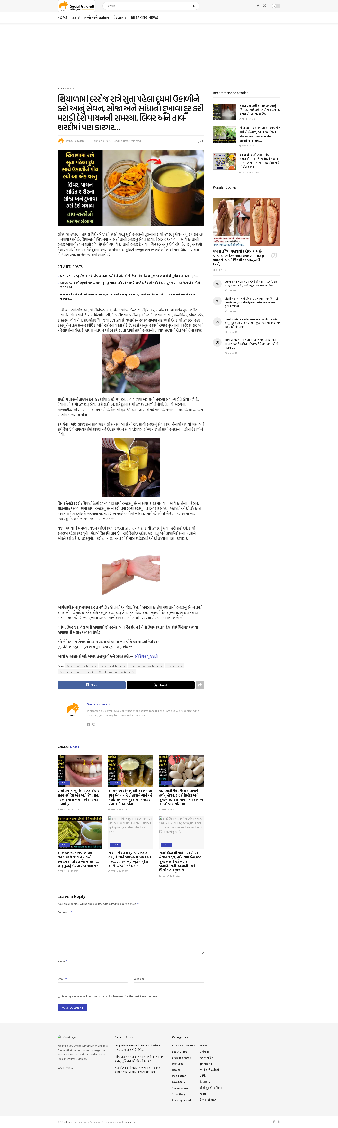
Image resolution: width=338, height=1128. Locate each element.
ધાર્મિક (203, 1076)
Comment (65, 912)
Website (139, 979)
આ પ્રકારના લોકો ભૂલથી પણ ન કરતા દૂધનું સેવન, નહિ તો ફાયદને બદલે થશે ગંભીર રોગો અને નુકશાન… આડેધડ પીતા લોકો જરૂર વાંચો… (130, 285)
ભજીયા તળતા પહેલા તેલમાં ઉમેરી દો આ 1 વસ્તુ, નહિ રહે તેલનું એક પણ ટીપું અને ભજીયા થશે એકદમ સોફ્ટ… (251, 283)
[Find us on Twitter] (264, 6)
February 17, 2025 (68, 871)
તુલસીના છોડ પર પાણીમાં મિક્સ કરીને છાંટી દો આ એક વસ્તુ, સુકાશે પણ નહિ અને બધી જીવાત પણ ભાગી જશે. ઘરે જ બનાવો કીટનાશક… (252, 323)
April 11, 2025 (248, 119)
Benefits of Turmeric (113, 666)
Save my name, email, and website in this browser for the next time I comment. (110, 996)
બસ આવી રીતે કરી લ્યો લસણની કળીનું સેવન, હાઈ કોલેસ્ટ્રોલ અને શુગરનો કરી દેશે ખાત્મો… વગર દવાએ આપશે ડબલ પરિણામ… (127, 296)
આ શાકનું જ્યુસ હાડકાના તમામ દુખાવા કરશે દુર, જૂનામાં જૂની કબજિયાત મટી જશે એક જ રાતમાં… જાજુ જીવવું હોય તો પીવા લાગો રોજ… (79, 859)
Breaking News (144, 17)
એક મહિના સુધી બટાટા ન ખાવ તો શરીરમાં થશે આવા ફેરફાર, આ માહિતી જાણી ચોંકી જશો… (138, 1069)
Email (62, 979)
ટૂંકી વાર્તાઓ (206, 1064)
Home (63, 17)
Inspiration (179, 1076)
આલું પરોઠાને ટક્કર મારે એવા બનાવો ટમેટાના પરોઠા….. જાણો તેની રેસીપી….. (137, 1047)
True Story (178, 1094)
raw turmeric (174, 666)
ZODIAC (204, 1045)
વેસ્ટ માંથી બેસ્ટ (208, 1100)
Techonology (180, 1088)
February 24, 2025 (69, 809)
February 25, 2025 (119, 871)
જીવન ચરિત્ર (206, 1057)
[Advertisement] (169, 52)
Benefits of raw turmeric (81, 666)
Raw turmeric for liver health (77, 672)
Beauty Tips (179, 1051)
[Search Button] (195, 6)
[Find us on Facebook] (258, 6)
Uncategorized (181, 1100)
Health (70, 88)
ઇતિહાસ (204, 1051)
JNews (68, 1122)
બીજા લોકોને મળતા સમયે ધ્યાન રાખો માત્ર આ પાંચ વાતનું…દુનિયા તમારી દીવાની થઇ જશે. (139, 1058)
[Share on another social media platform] (200, 685)
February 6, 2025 (102, 141)
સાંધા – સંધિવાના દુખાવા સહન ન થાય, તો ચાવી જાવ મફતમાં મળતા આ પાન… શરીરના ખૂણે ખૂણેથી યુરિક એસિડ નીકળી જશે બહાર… (129, 859)
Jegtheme (130, 1122)
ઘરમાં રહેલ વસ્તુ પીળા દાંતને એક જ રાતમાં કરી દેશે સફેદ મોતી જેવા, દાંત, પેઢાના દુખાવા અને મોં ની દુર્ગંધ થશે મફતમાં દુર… (129, 276)
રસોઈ (76, 17)
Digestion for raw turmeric (146, 666)
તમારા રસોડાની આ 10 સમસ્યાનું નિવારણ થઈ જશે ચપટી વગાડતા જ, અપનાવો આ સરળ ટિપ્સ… (259, 109)
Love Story (178, 1082)
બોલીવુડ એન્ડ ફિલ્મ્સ (211, 1088)
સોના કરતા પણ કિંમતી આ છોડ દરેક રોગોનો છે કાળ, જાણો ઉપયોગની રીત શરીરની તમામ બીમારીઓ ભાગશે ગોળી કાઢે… (259, 134)
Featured (177, 1064)
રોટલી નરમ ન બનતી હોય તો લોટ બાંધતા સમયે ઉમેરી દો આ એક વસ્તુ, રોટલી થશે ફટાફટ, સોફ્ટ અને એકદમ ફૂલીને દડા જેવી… (251, 302)
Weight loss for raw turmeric (116, 672)
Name (62, 961)
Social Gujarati (77, 141)
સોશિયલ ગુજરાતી (146, 656)
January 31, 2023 (250, 172)
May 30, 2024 (247, 145)
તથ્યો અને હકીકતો (96, 17)
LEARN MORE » (66, 1067)
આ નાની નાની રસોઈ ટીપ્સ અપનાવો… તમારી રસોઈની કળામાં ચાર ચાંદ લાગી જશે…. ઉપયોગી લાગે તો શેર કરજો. (259, 161)
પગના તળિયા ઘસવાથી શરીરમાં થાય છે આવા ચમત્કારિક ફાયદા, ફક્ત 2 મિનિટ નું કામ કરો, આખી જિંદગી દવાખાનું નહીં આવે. (238, 258)
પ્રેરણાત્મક (120, 17)
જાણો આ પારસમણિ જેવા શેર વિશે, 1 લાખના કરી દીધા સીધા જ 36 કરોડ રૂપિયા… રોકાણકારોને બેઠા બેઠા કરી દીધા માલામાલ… (252, 344)
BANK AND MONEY (183, 1045)
